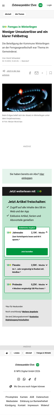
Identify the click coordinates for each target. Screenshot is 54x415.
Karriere (24, 397)
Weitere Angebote (30, 312)
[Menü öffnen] (3, 5)
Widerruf (45, 405)
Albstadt (8, 14)
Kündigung (10, 405)
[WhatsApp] (24, 379)
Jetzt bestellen (27, 252)
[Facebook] (35, 379)
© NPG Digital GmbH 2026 (27, 371)
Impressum (33, 405)
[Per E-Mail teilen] (36, 73)
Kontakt (21, 405)
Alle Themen (19, 14)
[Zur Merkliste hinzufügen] (50, 73)
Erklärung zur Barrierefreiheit (34, 401)
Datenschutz (42, 397)
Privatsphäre (12, 397)
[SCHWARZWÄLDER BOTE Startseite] (27, 5)
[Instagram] (18, 379)
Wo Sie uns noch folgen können (29, 386)
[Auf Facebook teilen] (30, 73)
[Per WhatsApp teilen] (42, 73)
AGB (32, 397)
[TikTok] (30, 379)
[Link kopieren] (25, 73)
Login (49, 5)
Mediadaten (12, 401)
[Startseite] (6, 353)
